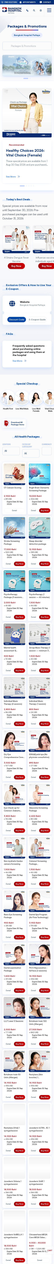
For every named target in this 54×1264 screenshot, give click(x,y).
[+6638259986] (27, 10)
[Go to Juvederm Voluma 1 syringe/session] (14, 1168)
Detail (14, 510)
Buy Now (44, 510)
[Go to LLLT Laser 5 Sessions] (14, 1008)
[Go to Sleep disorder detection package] (40, 528)
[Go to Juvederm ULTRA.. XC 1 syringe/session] (40, 1114)
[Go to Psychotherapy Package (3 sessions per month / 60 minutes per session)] (14, 581)
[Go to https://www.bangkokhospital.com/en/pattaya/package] (27, 65)
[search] (34, 10)
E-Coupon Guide (37, 319)
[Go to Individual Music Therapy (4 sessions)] (14, 688)
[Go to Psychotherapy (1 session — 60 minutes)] (40, 581)
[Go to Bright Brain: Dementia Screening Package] (40, 474)
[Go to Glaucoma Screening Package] (40, 794)
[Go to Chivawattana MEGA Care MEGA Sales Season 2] (40, 1221)
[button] (27, 10)
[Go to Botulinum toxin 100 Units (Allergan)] (40, 1008)
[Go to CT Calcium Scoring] (14, 474)
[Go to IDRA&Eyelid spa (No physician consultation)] (40, 741)
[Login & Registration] (40, 10)
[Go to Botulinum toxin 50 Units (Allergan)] (14, 1061)
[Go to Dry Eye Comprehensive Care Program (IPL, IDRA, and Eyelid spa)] (14, 741)
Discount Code (16, 319)
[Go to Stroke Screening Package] (14, 528)
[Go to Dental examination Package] (14, 954)
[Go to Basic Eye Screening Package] (14, 901)
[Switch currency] (47, 451)
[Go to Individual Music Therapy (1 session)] (40, 688)
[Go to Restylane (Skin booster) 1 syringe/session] (40, 1061)
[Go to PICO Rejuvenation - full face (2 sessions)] (40, 954)
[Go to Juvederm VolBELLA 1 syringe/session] (14, 1221)
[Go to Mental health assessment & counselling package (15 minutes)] (14, 634)
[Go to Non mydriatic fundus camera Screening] (14, 848)
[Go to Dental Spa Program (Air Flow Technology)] (40, 901)
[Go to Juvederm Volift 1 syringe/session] (40, 1168)
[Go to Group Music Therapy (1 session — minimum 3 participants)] (40, 634)
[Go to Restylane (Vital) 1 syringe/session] (14, 1114)
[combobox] (29, 453)
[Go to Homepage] (12, 10)
